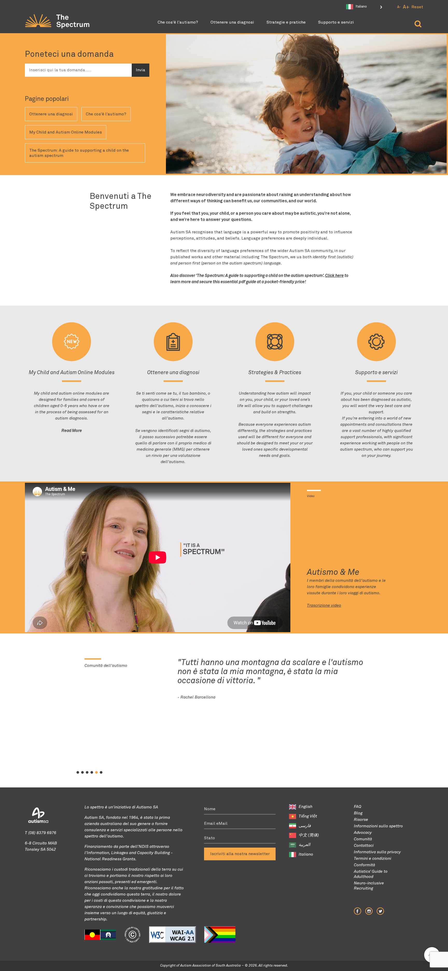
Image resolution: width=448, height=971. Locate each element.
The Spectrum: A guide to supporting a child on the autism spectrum (79, 153)
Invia (140, 70)
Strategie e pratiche (286, 22)
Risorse (361, 820)
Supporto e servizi (336, 22)
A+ (406, 7)
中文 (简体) (309, 835)
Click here (334, 276)
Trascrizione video (324, 605)
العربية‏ (304, 845)
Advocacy (363, 832)
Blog (358, 813)
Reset (417, 7)
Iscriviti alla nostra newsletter (240, 854)
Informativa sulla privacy (377, 852)
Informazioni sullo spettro (378, 826)
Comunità (363, 839)
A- (399, 7)
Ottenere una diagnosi (232, 22)
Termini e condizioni (372, 858)
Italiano (306, 854)
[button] (77, 772)
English (305, 807)
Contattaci (364, 845)
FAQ (357, 807)
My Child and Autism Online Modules (65, 132)
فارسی (305, 826)
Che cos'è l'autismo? (178, 22)
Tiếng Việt (308, 816)
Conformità (364, 865)
